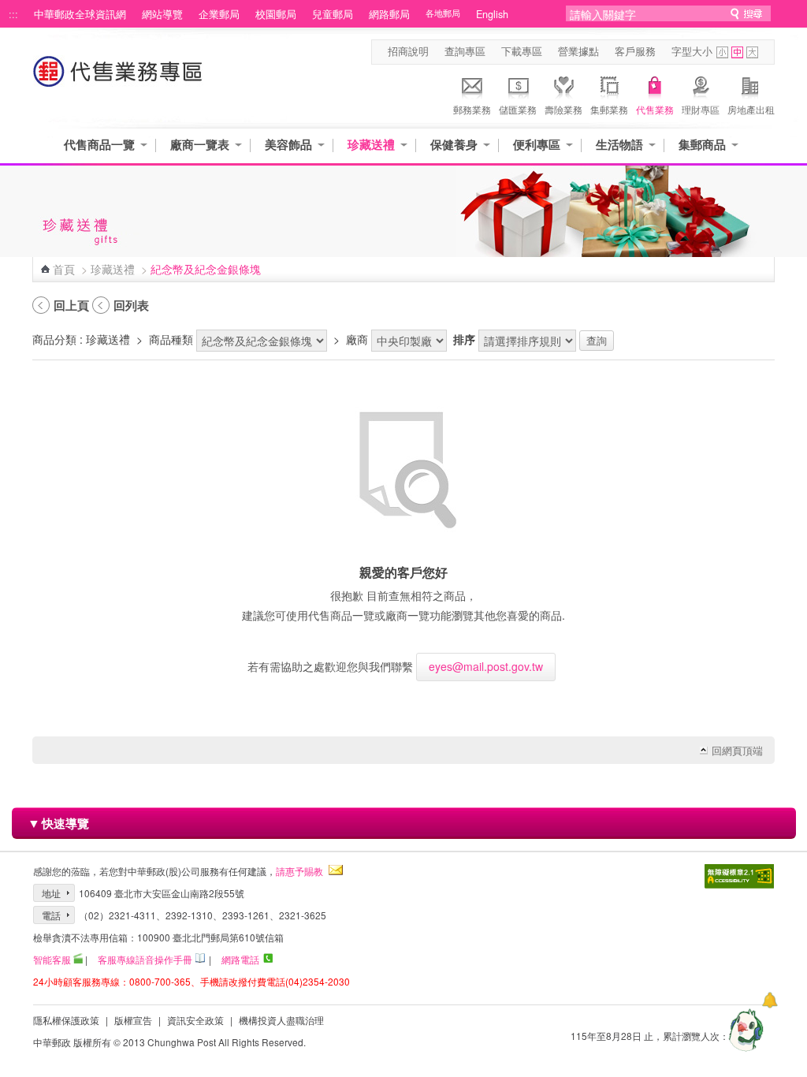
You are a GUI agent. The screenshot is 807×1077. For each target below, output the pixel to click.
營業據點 (578, 51)
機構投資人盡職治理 (281, 1020)
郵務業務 (472, 109)
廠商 (357, 339)
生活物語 (619, 144)
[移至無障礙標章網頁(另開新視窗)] (739, 878)
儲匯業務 (518, 109)
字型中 (737, 52)
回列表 (131, 305)
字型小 (722, 52)
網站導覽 (162, 14)
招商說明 (408, 51)
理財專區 (701, 109)
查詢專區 (464, 51)
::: (13, 14)
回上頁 (71, 305)
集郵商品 (702, 144)
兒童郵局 (332, 14)
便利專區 (536, 144)
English (492, 14)
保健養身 (454, 144)
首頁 (64, 269)
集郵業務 (609, 109)
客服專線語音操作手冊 (145, 959)
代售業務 (655, 109)
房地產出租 (751, 109)
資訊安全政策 (195, 1020)
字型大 (752, 52)
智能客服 (52, 959)
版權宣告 (133, 1020)
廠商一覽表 (199, 144)
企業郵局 (219, 14)
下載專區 (521, 51)
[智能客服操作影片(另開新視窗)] (78, 959)
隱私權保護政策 (66, 1020)
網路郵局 (389, 14)
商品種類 (171, 339)
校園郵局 (275, 14)
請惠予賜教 (299, 871)
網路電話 (240, 959)
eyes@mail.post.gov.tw (486, 666)
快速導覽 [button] (58, 823)
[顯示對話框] (769, 1000)
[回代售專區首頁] (118, 79)
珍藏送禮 (371, 144)
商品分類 (54, 339)
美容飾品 (288, 144)
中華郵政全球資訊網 (80, 14)
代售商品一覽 (99, 144)
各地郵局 (443, 13)
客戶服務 (635, 51)
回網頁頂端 (737, 750)
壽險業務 (563, 109)
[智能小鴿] (743, 1029)
